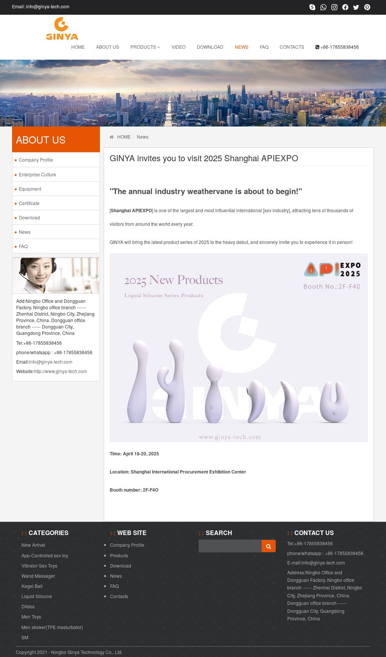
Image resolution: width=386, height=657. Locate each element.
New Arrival (33, 544)
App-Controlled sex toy (44, 555)
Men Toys (31, 616)
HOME (124, 136)
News (241, 46)
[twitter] (356, 7)
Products (143, 46)
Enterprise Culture (37, 174)
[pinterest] (367, 7)
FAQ (264, 46)
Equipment (30, 188)
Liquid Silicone (36, 596)
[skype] (312, 7)
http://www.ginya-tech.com (60, 371)
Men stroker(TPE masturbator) (52, 627)
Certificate (29, 203)
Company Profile (36, 159)
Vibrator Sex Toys (39, 565)
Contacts (292, 46)
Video (178, 46)
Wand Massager (38, 575)
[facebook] (345, 7)
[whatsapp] (323, 7)
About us (107, 46)
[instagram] (334, 7)
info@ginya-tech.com (47, 6)
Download (210, 46)
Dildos (28, 606)
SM (24, 637)
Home (78, 46)
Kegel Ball (32, 586)
